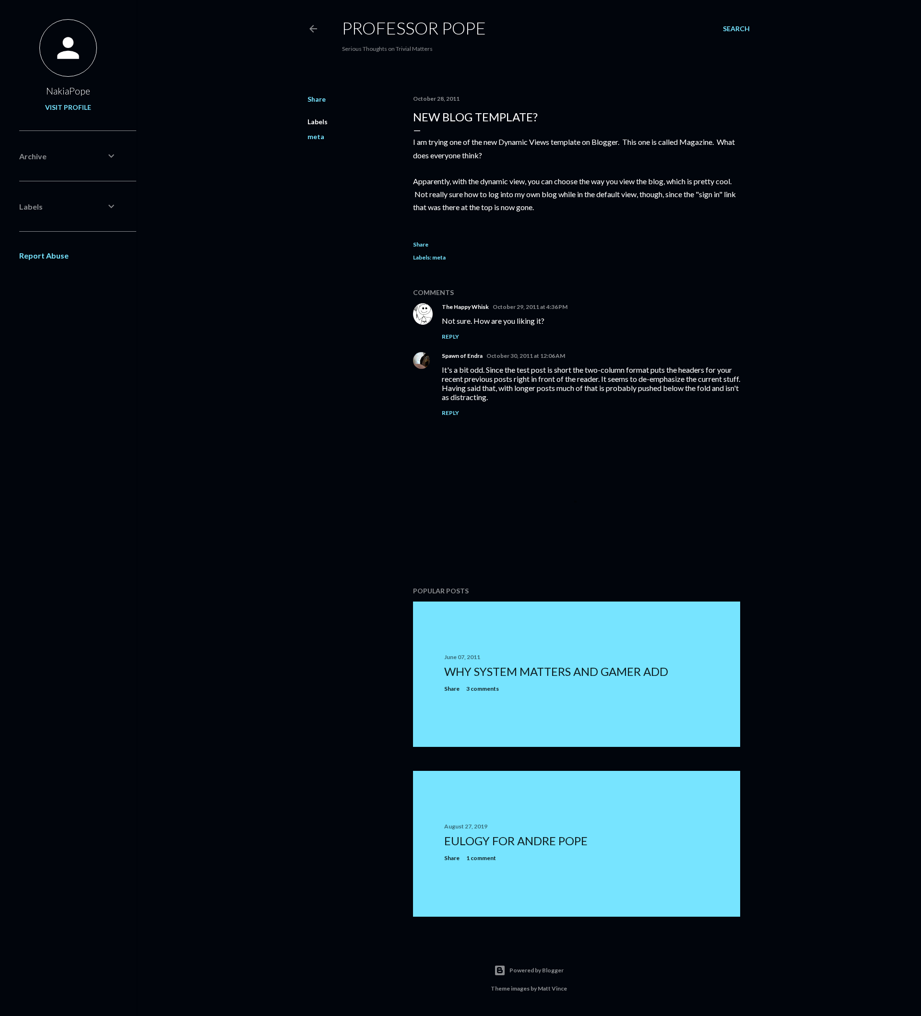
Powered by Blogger (536, 970)
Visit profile (68, 107)
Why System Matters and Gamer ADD (556, 671)
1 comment (481, 858)
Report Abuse (44, 255)
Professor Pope (414, 27)
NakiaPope (68, 90)
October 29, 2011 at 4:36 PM (530, 306)
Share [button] (316, 99)
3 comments (482, 688)
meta (315, 136)
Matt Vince (552, 988)
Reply (450, 336)
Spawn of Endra (462, 355)
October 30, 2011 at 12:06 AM (525, 355)
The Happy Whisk (465, 306)
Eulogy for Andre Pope (516, 841)
